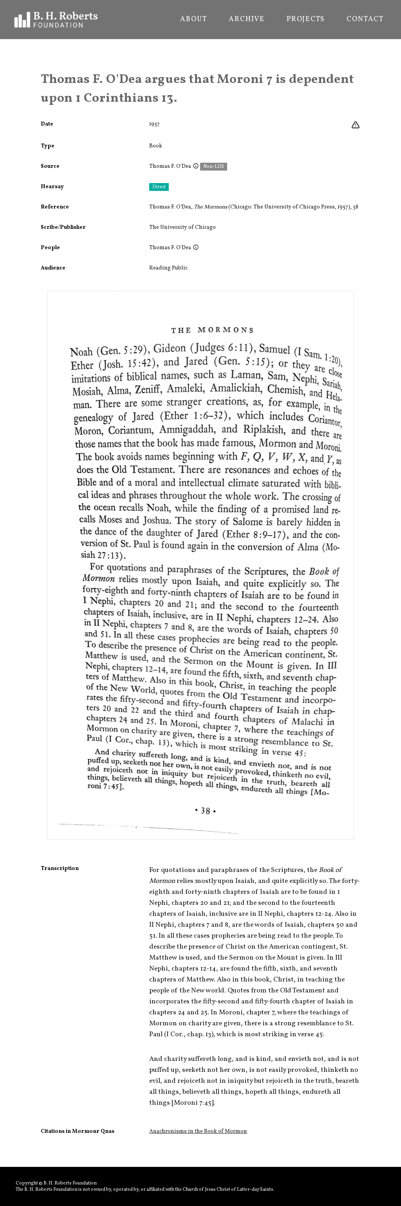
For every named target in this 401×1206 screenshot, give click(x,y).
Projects (306, 19)
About (193, 19)
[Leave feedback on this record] (355, 125)
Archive (247, 19)
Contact (365, 19)
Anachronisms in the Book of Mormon (198, 1131)
